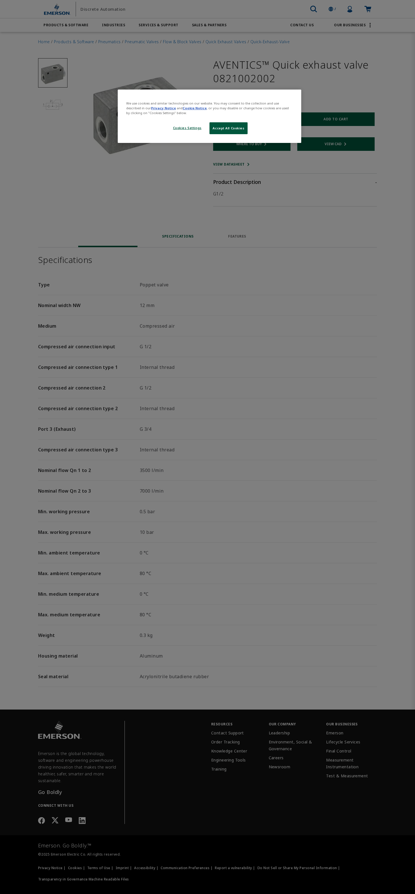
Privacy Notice (163, 108)
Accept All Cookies (228, 128)
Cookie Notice (195, 108)
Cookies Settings (187, 128)
